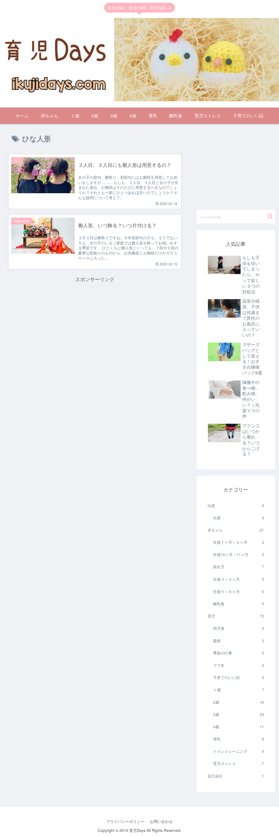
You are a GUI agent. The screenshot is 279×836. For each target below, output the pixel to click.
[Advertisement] (95, 321)
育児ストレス (238, 763)
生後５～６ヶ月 (238, 591)
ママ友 (238, 665)
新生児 (238, 566)
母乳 (238, 739)
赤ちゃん (236, 530)
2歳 (238, 702)
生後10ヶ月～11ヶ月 (238, 554)
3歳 (238, 714)
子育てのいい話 (238, 677)
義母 (238, 640)
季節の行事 (238, 653)
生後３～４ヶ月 (238, 579)
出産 (236, 505)
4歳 (238, 726)
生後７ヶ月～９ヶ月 (238, 542)
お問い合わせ (161, 821)
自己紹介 (236, 776)
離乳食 (238, 603)
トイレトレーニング (238, 751)
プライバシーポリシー (125, 821)
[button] (270, 216)
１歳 (238, 689)
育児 (236, 616)
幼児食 (238, 628)
